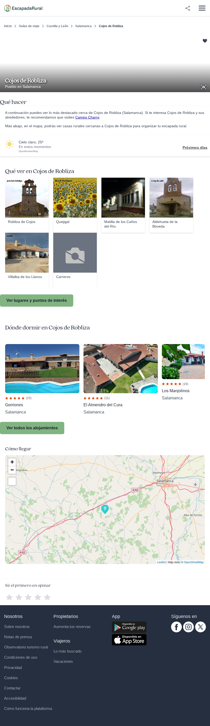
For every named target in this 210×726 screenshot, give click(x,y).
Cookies (11, 678)
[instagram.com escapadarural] (188, 631)
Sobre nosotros (17, 626)
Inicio (8, 26)
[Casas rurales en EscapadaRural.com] (23, 8)
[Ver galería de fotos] (204, 86)
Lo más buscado (67, 651)
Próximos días (195, 147)
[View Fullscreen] (12, 481)
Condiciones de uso (20, 657)
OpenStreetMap (194, 562)
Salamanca (83, 26)
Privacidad (13, 667)
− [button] (12, 470)
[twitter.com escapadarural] (200, 631)
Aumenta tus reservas (72, 626)
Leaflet (161, 562)
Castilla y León (57, 26)
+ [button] (12, 462)
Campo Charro (87, 117)
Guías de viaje (29, 26)
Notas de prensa (18, 637)
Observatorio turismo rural (26, 647)
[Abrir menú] (202, 8)
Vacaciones (63, 661)
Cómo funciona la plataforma (28, 708)
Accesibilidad (15, 698)
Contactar (12, 688)
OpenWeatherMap (28, 151)
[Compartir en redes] (188, 8)
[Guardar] (204, 39)
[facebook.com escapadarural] (176, 631)
